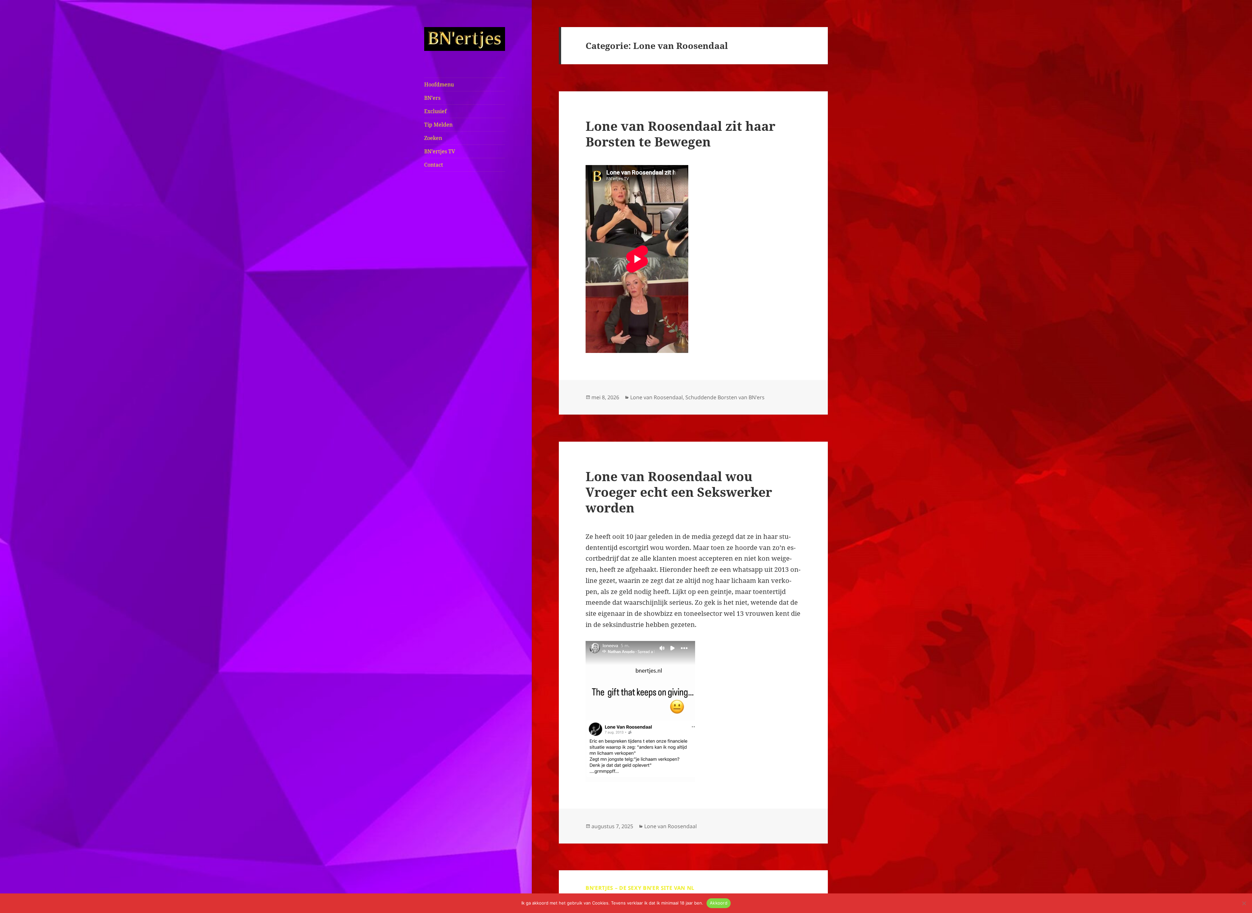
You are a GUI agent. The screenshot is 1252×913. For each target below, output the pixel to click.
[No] (1244, 903)
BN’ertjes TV (439, 151)
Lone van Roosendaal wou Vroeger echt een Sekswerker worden (679, 491)
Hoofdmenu (439, 84)
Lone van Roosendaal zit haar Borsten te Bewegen (680, 133)
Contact (433, 164)
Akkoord (718, 902)
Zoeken (433, 138)
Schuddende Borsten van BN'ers (725, 397)
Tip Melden (438, 124)
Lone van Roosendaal (656, 397)
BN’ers (432, 97)
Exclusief (435, 111)
